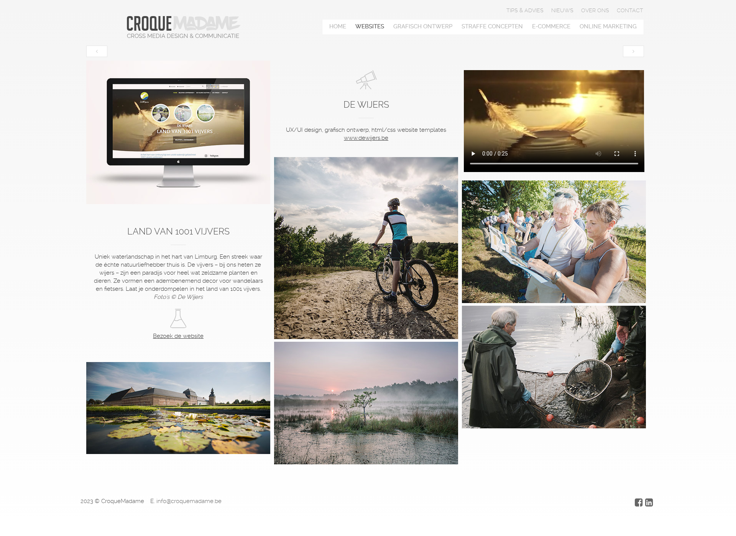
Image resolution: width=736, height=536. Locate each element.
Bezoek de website (178, 336)
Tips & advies (525, 10)
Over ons (595, 10)
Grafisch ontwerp (422, 26)
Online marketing (608, 26)
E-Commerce (551, 26)
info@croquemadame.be (189, 501)
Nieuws (562, 10)
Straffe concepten (492, 26)
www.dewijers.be (366, 137)
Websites (369, 26)
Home (337, 26)
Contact (630, 10)
